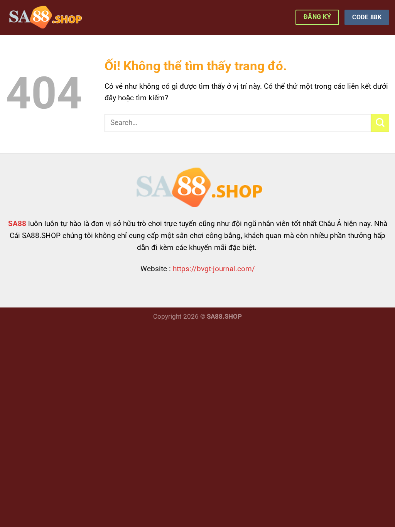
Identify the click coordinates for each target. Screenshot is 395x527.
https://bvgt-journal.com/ (214, 268)
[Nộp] (380, 123)
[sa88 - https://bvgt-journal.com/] (44, 17)
